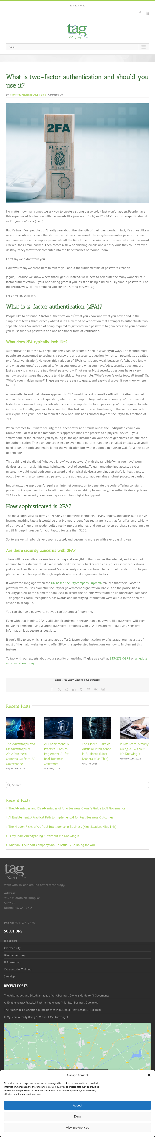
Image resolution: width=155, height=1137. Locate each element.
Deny (77, 1116)
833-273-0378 (120, 658)
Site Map (9, 976)
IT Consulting (12, 962)
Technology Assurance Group (23, 94)
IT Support (10, 941)
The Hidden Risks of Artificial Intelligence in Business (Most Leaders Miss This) (62, 827)
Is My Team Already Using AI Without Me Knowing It (134, 749)
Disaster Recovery (15, 955)
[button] (149, 1075)
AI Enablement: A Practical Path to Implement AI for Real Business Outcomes (56, 754)
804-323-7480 (77, 5)
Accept (77, 1105)
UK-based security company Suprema (76, 583)
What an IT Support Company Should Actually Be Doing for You (51, 845)
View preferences (77, 1127)
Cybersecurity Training (17, 969)
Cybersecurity (12, 948)
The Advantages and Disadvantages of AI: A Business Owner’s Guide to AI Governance (20, 754)
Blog (43, 94)
